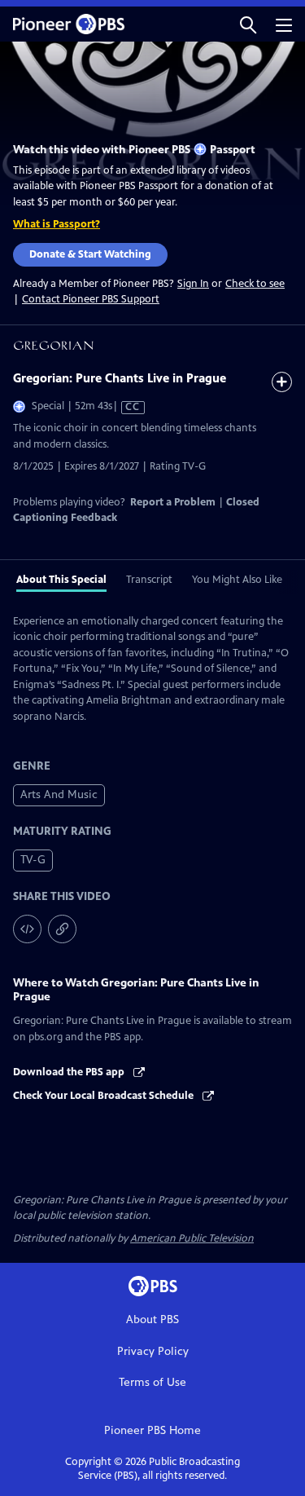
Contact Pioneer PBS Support (90, 299)
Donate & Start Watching (90, 254)
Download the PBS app (70, 1072)
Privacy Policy (153, 1351)
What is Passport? (56, 224)
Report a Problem (173, 502)
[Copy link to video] (62, 929)
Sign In (193, 284)
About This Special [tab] (61, 579)
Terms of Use (152, 1382)
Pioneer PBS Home (152, 1430)
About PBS (152, 1319)
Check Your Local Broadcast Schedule (104, 1095)
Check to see (255, 283)
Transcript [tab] (149, 579)
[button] (248, 24)
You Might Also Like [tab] (237, 579)
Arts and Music (59, 794)
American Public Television (192, 1238)
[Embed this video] (27, 929)
